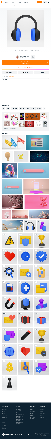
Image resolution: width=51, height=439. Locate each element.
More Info (5, 79)
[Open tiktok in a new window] (24, 434)
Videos (19, 2)
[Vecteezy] (2, 2)
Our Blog (32, 415)
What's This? (11, 76)
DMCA (17, 412)
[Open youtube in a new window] (28, 434)
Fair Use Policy (44, 435)
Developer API (5, 419)
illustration (14, 108)
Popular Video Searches (19, 424)
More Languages (43, 419)
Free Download (25, 62)
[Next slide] (46, 108)
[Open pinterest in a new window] (21, 434)
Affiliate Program (18, 415)
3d (3, 108)
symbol (22, 108)
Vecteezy (4, 411)
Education (4, 417)
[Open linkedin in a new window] (19, 434)
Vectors (6, 2)
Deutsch (41, 415)
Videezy (4, 413)
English (41, 409)
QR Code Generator (4, 427)
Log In (44, 2)
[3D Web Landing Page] (37, 142)
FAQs (31, 409)
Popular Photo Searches (19, 421)
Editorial (26, 2)
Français (41, 417)
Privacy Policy (45, 434)
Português (41, 413)
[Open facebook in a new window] (15, 434)
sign (28, 108)
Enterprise (4, 415)
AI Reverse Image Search (5, 421)
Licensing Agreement (18, 410)
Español (41, 411)
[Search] (44, 6)
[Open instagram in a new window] (17, 434)
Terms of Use (38, 434)
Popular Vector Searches (19, 418)
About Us (32, 413)
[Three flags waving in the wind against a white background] (13, 142)
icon (8, 108)
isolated (39, 108)
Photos (12, 2)
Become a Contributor (32, 418)
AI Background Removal (5, 424)
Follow (33, 57)
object (32, 108)
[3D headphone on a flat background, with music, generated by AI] (9, 170)
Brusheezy (4, 409)
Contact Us (32, 411)
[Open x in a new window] (26, 434)
